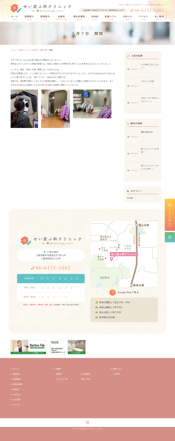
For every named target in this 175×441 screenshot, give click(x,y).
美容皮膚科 (79, 17)
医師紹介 (29, 17)
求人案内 (159, 17)
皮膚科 (61, 17)
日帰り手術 (85, 379)
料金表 (94, 17)
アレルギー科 (62, 379)
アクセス (143, 17)
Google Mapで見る (128, 292)
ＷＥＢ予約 (170, 215)
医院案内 (45, 17)
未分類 (130, 198)
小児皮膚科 (85, 374)
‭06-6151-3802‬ (53, 268)
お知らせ (127, 17)
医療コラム (110, 17)
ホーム (14, 17)
